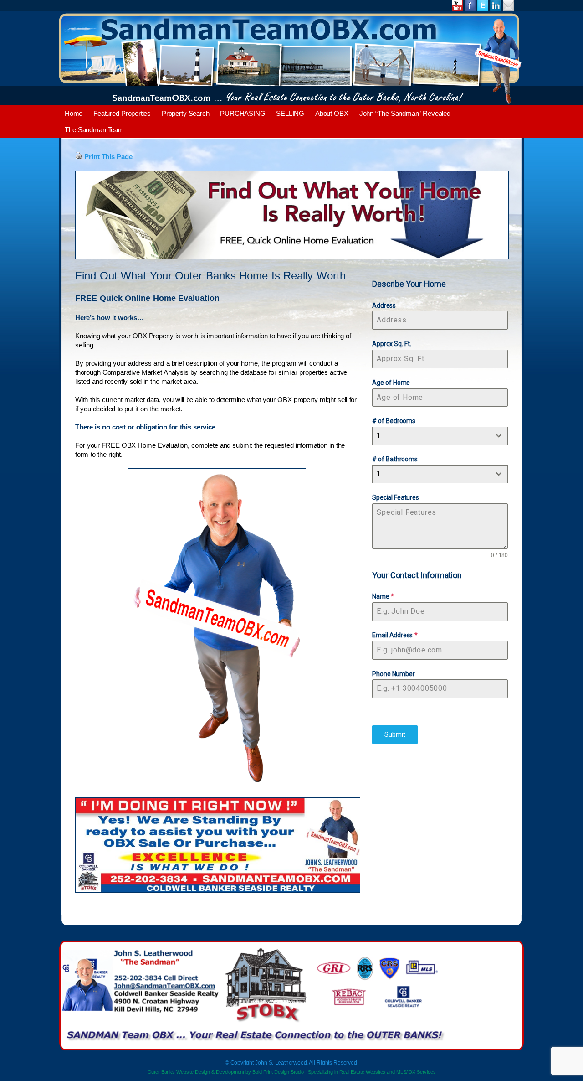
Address (384, 305)
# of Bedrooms (393, 420)
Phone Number (393, 674)
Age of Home (391, 382)
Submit (394, 734)
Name (383, 596)
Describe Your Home (408, 284)
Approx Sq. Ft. (391, 343)
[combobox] (440, 436)
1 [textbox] (378, 435)
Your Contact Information (416, 575)
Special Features (395, 497)
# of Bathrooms (394, 459)
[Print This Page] (78, 156)
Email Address (394, 635)
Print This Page (108, 156)
